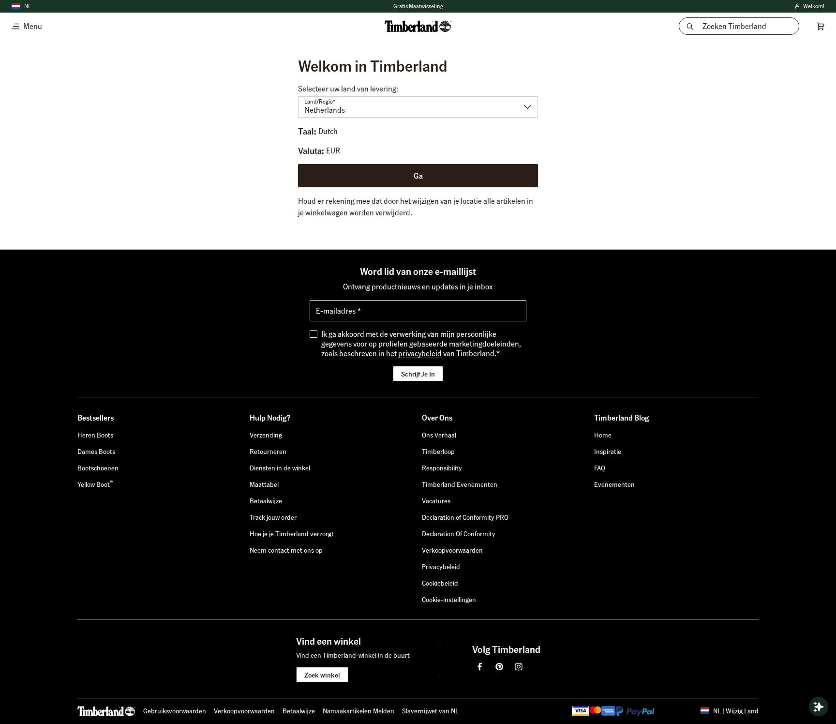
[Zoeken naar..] (818, 706)
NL (27, 6)
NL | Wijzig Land (736, 710)
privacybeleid (420, 353)
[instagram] (518, 666)
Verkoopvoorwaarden (244, 710)
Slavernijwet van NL (430, 710)
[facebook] (480, 666)
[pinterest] (499, 666)
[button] (449, 599)
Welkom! (808, 6)
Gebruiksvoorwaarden (174, 710)
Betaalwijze (299, 710)
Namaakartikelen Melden (358, 710)
